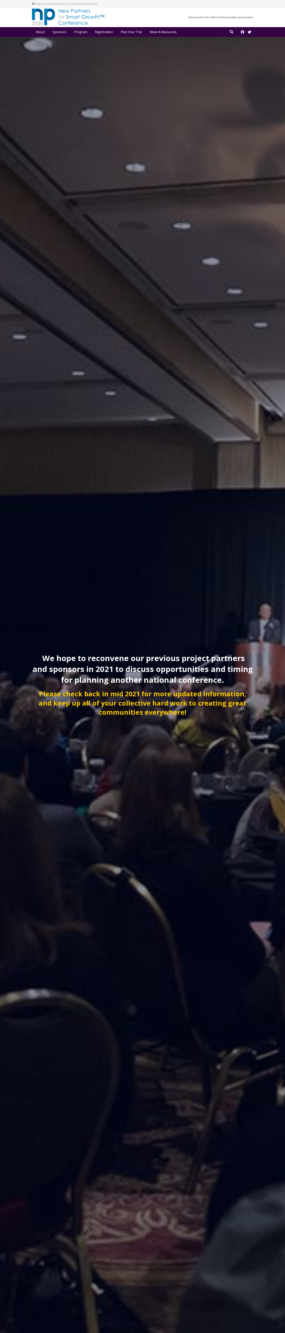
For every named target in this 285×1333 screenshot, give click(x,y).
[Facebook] (242, 31)
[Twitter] (249, 31)
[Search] (231, 32)
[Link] (68, 17)
